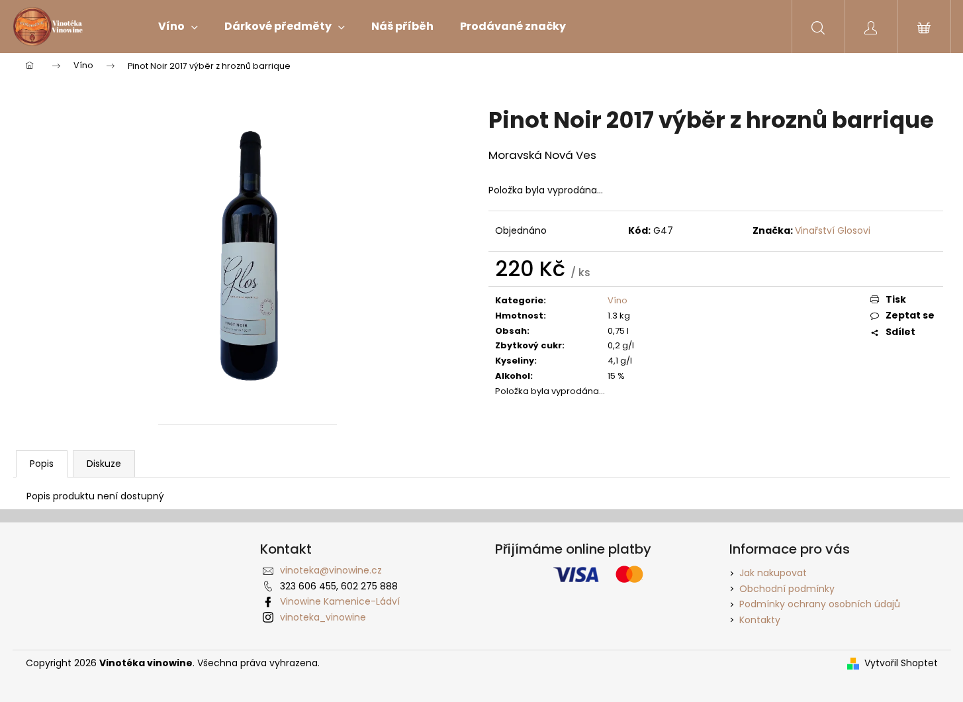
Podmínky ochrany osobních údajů (819, 604)
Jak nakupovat (773, 572)
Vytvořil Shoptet (901, 663)
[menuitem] (178, 26)
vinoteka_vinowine (323, 617)
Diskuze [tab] (104, 463)
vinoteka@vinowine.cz (331, 570)
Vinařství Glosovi (832, 230)
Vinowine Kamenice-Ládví (340, 601)
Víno (617, 300)
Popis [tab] (42, 463)
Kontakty (759, 620)
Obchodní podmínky (787, 588)
